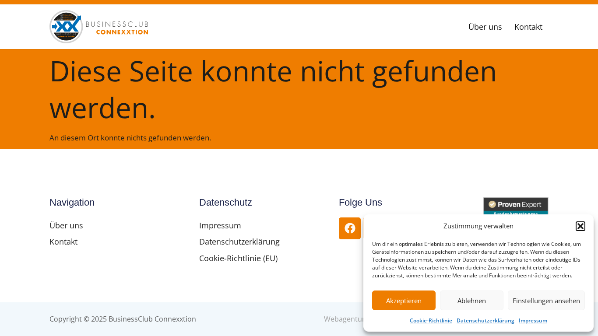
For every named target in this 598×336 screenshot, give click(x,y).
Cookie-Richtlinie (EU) (238, 258)
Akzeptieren (404, 300)
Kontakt (528, 26)
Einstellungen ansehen (546, 300)
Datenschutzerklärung (485, 320)
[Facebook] (350, 228)
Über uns (485, 26)
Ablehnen (471, 300)
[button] (580, 226)
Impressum (533, 320)
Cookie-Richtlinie (431, 320)
